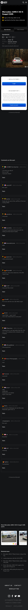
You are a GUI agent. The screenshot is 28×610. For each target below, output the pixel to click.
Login (14, 83)
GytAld (8, 199)
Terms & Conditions (13, 603)
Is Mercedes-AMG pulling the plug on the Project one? (13, 570)
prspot (8, 387)
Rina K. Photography (11, 358)
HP (7, 434)
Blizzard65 (9, 270)
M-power (6, 374)
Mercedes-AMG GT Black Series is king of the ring (14, 554)
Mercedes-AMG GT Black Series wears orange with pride (15, 561)
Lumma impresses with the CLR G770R (12, 558)
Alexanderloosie (10, 243)
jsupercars (9, 257)
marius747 (9, 185)
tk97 (7, 448)
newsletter (14, 589)
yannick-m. (9, 214)
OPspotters (9, 328)
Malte (5, 406)
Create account (14, 105)
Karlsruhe (10, 41)
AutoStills (9, 228)
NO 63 (5, 313)
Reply (3, 177)
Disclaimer (18, 606)
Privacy (9, 606)
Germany (15, 41)
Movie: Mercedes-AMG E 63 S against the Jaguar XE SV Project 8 (13, 565)
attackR (6, 299)
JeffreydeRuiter (10, 345)
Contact (17, 585)
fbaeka (9, 39)
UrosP (7, 286)
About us (8, 585)
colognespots (6, 421)
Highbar (6, 462)
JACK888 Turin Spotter (12, 167)
